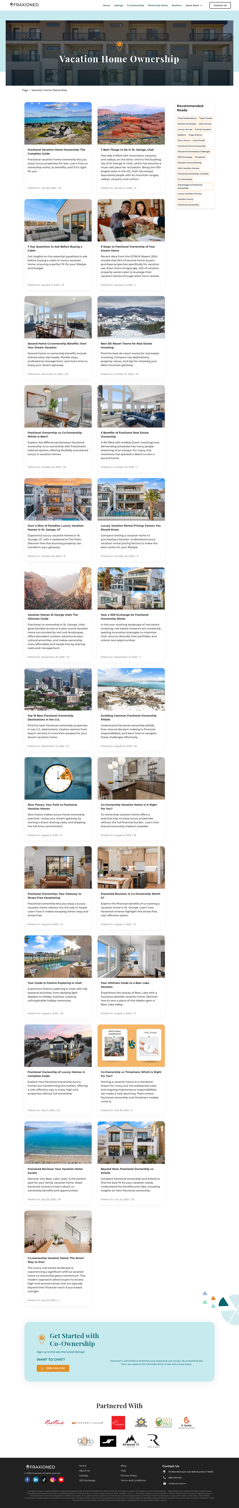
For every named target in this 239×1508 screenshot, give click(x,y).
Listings (118, 5)
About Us (84, 1470)
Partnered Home (158, 5)
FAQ (123, 1470)
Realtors (177, 5)
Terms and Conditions (133, 1480)
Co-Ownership (135, 5)
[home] (24, 5)
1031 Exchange (87, 1480)
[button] (196, 5)
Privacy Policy (129, 1475)
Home (106, 5)
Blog (123, 1465)
